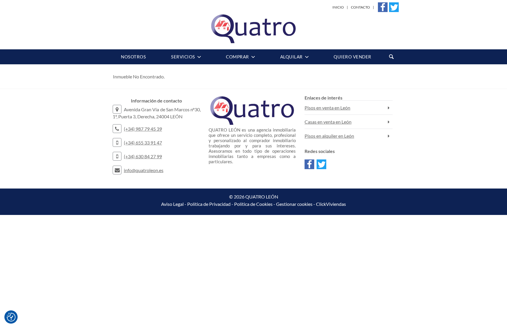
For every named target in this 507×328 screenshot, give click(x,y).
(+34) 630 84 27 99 (143, 156)
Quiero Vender (352, 56)
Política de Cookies (253, 204)
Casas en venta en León (328, 122)
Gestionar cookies (294, 204)
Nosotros (133, 56)
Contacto (360, 7)
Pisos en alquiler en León (329, 136)
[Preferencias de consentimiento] (11, 317)
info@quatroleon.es (143, 170)
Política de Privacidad (209, 204)
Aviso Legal (172, 204)
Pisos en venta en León (327, 107)
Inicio (338, 7)
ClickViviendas (331, 204)
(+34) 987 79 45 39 (143, 129)
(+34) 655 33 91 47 (143, 142)
